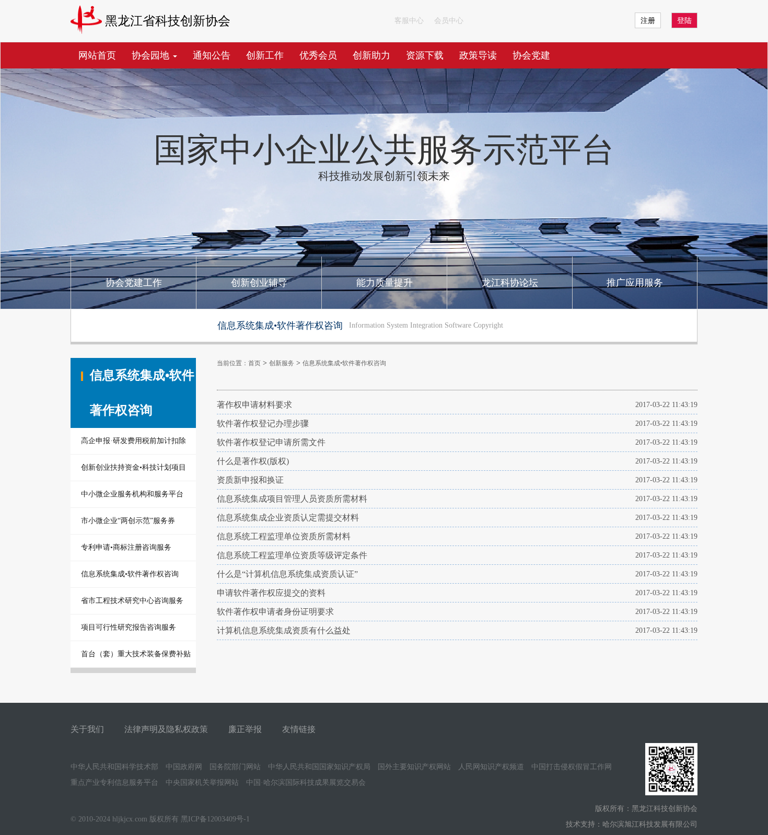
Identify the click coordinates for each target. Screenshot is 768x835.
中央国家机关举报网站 (202, 782)
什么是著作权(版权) (253, 461)
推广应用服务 (635, 282)
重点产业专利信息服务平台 (114, 782)
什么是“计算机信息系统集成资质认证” (287, 574)
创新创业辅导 (259, 282)
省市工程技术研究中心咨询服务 (132, 601)
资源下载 (425, 55)
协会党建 (531, 55)
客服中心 (409, 21)
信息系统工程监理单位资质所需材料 (284, 536)
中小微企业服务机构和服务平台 (132, 494)
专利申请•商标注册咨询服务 (126, 547)
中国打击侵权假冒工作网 (571, 767)
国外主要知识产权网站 (414, 767)
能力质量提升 (384, 282)
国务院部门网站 (235, 767)
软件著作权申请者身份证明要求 (275, 611)
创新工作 (265, 55)
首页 (254, 363)
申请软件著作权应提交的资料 (271, 592)
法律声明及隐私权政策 (166, 729)
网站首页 (97, 55)
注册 (648, 21)
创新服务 (281, 363)
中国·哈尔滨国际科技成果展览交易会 (306, 782)
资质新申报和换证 (250, 480)
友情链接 (299, 729)
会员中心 (448, 21)
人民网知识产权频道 (491, 767)
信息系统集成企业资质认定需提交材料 (288, 517)
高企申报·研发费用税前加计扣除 (133, 441)
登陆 (684, 21)
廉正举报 (245, 729)
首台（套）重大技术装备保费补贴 (136, 654)
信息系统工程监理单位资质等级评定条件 (292, 555)
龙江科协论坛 (510, 282)
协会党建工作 (134, 282)
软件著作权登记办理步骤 (263, 423)
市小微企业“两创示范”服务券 (128, 521)
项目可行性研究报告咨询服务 (128, 627)
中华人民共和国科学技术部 (114, 767)
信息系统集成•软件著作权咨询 (130, 574)
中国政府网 (184, 767)
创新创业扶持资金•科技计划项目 (133, 467)
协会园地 (152, 55)
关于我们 (87, 729)
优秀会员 (318, 55)
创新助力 (371, 55)
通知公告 (211, 55)
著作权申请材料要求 (254, 404)
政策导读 (478, 55)
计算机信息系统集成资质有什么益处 (284, 630)
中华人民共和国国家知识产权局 (319, 767)
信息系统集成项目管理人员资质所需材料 (292, 498)
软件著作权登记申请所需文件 (271, 442)
